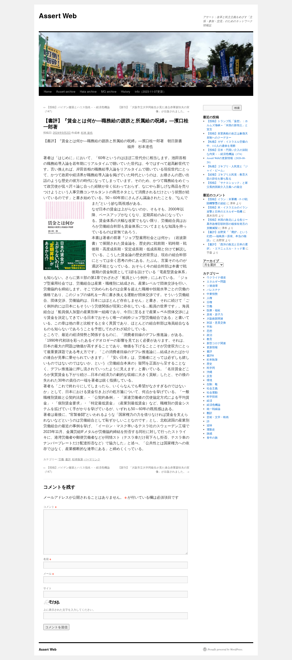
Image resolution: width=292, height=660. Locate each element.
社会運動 (212, 392)
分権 (209, 302)
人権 (209, 298)
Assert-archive (65, 91)
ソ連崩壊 (212, 285)
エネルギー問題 (216, 281)
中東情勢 (212, 294)
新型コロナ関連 (216, 343)
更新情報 (212, 347)
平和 (209, 326)
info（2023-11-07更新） (150, 91)
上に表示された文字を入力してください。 (69, 609)
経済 (209, 400)
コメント (50, 506)
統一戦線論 (213, 409)
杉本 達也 (87, 132)
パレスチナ (213, 289)
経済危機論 (213, 404)
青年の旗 (212, 437)
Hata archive (88, 91)
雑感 (209, 433)
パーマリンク (92, 459)
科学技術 (212, 396)
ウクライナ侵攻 (216, 277)
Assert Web (58, 15)
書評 (68, 459)
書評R (210, 355)
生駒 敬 (212, 384)
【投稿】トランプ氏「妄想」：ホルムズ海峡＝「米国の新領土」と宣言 (227, 125)
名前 (47, 559)
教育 (209, 339)
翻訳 (209, 413)
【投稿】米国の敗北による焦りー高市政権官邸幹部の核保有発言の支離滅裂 (227, 224)
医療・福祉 (213, 310)
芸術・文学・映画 (218, 417)
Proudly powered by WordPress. (225, 649)
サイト (47, 588)
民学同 (211, 367)
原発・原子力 (215, 314)
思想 (209, 331)
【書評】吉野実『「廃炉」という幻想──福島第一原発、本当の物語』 (227, 236)
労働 (61, 459)
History (125, 91)
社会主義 (212, 388)
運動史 (211, 429)
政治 (209, 335)
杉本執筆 (77, 459)
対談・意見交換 (216, 322)
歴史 (209, 363)
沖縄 (209, 372)
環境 (209, 380)
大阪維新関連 (215, 318)
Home (48, 91)
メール (48, 573)
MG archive (108, 91)
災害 (209, 376)
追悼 (209, 425)
